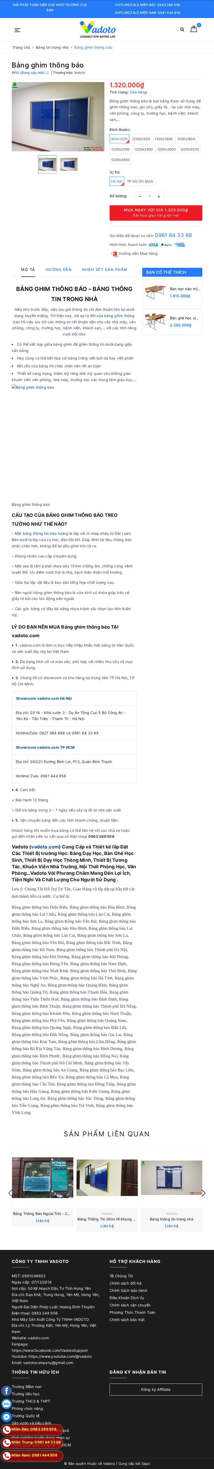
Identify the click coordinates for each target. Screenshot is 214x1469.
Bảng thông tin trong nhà (171, 1219)
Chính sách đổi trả (126, 1283)
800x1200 (119, 139)
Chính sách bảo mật (127, 1319)
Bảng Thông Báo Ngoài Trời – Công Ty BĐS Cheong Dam (62, 1213)
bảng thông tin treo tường (45, 533)
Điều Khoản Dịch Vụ (127, 1298)
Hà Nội (117, 181)
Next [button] (203, 1193)
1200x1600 (163, 139)
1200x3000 (166, 149)
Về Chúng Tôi (121, 1276)
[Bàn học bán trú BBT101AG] (155, 292)
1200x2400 (143, 149)
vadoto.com (45, 847)
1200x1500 (141, 139)
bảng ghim (113, 315)
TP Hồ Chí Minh (140, 181)
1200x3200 (189, 149)
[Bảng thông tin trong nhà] (171, 1177)
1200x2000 (120, 149)
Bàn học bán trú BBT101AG (184, 289)
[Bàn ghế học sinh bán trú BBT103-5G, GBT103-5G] (155, 321)
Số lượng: (118, 196)
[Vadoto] (98, 29)
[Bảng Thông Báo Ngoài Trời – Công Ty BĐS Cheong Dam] (42, 1177)
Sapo (146, 1463)
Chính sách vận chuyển (130, 1305)
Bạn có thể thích (166, 272)
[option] (58, 116)
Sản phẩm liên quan (107, 1134)
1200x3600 (120, 160)
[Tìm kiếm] (182, 30)
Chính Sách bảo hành (128, 1290)
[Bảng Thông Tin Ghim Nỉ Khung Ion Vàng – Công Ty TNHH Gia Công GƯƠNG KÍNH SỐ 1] (107, 1177)
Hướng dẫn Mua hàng (138, 253)
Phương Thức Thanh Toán (133, 1312)
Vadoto (107, 1214)
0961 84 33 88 (173, 235)
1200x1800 (186, 139)
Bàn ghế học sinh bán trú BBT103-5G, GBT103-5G (185, 318)
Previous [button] (10, 1193)
